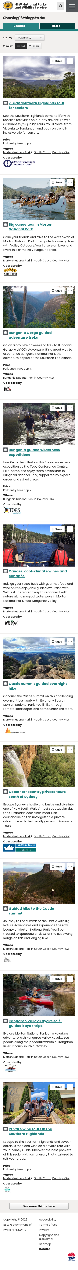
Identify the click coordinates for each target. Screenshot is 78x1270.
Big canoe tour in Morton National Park (30, 227)
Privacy (44, 1230)
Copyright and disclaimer (49, 1237)
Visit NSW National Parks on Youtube (22, 1264)
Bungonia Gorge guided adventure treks (30, 335)
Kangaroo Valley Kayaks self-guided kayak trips (35, 1023)
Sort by (7, 37)
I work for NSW (13, 1230)
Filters (55, 26)
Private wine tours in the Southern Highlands (30, 1131)
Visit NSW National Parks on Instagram (14, 1264)
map (36, 46)
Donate (44, 1249)
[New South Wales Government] (71, 1256)
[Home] (8, 6)
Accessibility (47, 1219)
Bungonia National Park (18, 378)
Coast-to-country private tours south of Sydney (37, 794)
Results (19, 26)
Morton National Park (16, 152)
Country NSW (60, 152)
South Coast (42, 152)
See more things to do (39, 1206)
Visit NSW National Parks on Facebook (6, 1264)
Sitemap (45, 1244)
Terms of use (48, 1225)
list (23, 46)
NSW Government (15, 1225)
